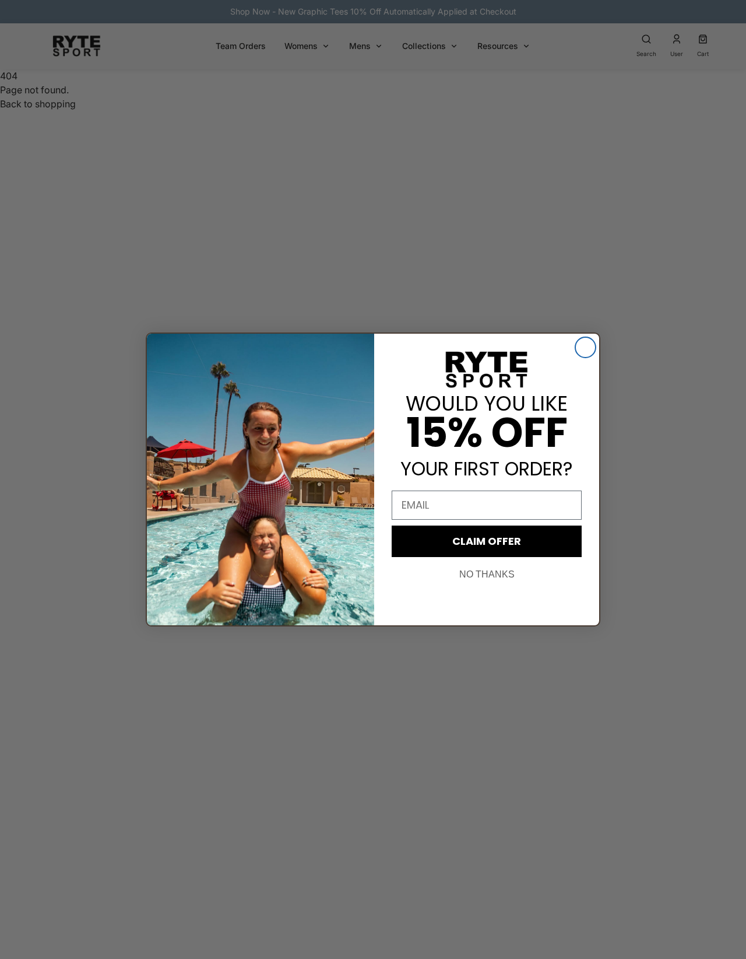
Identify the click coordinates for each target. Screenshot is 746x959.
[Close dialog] (585, 347)
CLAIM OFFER (486, 541)
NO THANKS (487, 574)
